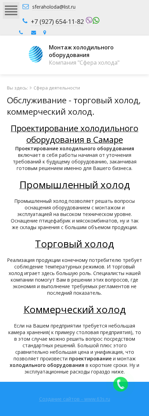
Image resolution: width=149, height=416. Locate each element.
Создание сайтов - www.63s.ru (74, 399)
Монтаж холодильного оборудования (81, 51)
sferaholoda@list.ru (54, 6)
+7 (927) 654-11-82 (57, 21)
